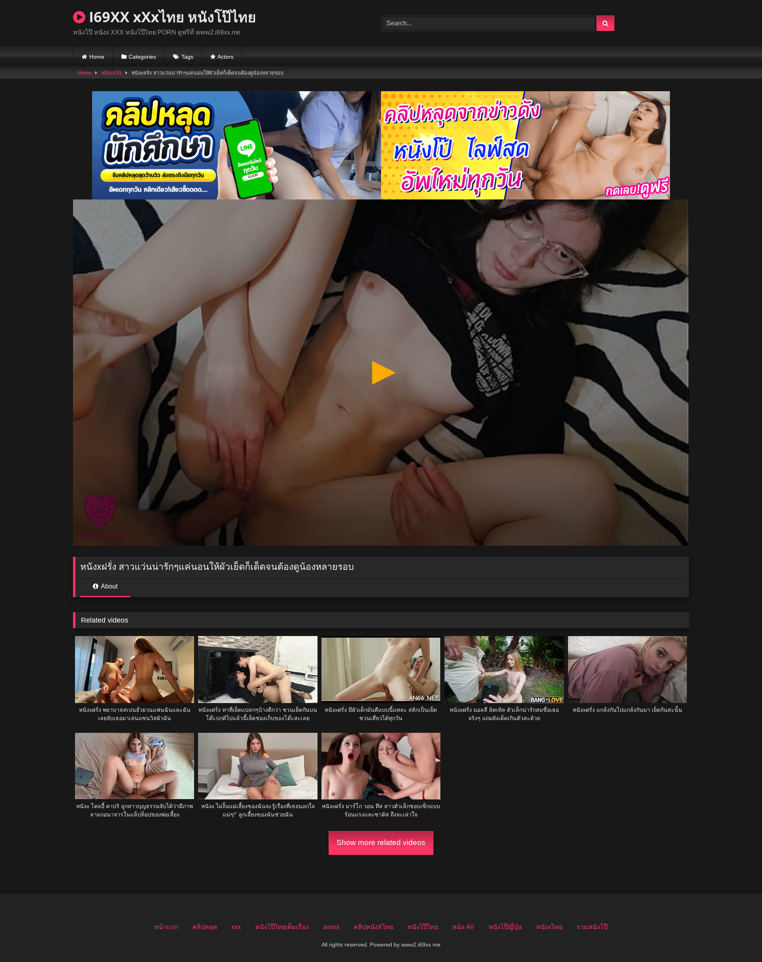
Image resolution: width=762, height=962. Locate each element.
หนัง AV (463, 927)
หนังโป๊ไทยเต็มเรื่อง (282, 927)
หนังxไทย (549, 927)
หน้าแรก (166, 927)
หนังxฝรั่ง (111, 73)
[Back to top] (737, 938)
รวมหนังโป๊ (592, 927)
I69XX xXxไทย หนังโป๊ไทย (170, 17)
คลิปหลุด (204, 927)
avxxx (331, 927)
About (108, 586)
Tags (187, 57)
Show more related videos (381, 842)
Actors (225, 57)
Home (96, 57)
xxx (236, 927)
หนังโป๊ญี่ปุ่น (505, 927)
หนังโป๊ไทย (423, 927)
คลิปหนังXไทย (373, 927)
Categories (142, 57)
